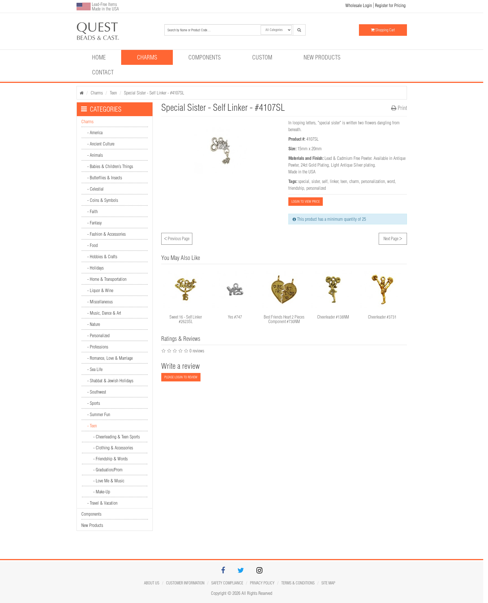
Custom (262, 57)
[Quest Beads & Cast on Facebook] (223, 571)
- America (95, 132)
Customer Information (185, 583)
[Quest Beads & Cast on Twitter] (241, 571)
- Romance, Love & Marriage (110, 358)
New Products (322, 57)
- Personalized (98, 335)
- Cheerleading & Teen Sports (116, 436)
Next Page (393, 238)
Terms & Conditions (298, 583)
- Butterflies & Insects (104, 177)
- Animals (95, 155)
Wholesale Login (358, 5)
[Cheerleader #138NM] (333, 289)
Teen (113, 93)
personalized (316, 188)
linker (334, 181)
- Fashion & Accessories (106, 234)
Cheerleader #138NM (333, 317)
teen (344, 181)
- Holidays (95, 268)
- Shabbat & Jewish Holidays (110, 380)
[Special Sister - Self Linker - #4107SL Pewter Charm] (116, 31)
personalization (373, 181)
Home (99, 57)
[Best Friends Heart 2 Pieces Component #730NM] (284, 289)
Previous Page (176, 238)
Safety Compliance (227, 583)
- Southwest (96, 392)
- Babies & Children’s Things (110, 166)
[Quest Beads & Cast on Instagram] (259, 571)
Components (204, 57)
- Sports (93, 403)
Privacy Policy (262, 583)
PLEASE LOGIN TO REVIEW (180, 377)
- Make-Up (101, 491)
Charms (147, 57)
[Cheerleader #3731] (382, 289)
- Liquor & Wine (100, 290)
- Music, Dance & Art (104, 313)
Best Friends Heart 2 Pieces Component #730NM (284, 319)
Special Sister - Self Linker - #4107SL (154, 93)
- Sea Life (95, 369)
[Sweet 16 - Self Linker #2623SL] (186, 289)
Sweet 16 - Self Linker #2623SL (185, 319)
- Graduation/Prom (108, 469)
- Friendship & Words (110, 458)
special (303, 181)
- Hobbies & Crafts (102, 256)
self (325, 181)
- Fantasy (94, 223)
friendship (296, 188)
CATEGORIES (105, 109)
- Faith (92, 211)
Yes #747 (235, 317)
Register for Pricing (390, 5)
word (391, 181)
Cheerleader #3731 (382, 317)
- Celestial (95, 189)
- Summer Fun (98, 414)
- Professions (97, 347)
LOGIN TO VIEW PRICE (305, 201)
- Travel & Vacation (102, 503)
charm (354, 181)
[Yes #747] (235, 289)
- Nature (93, 324)
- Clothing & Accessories (113, 447)
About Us (151, 583)
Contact (103, 72)
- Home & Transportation (107, 279)
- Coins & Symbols (102, 200)
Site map (328, 583)
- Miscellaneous (100, 301)
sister (315, 181)
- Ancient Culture (100, 144)
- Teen (92, 425)
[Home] (82, 93)
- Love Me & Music (108, 480)
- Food (92, 245)
